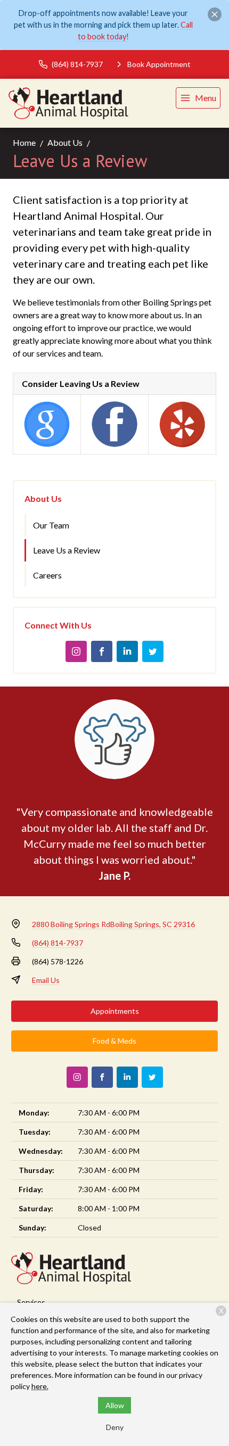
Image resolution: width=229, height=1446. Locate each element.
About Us (65, 142)
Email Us (46, 980)
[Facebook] (101, 651)
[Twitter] (152, 651)
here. (39, 1386)
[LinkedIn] (127, 651)
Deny (115, 1427)
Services (31, 1302)
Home (24, 142)
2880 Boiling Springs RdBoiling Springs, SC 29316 (113, 924)
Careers (47, 575)
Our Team (51, 525)
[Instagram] (76, 651)
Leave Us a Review (66, 550)
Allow (114, 1405)
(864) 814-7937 (57, 942)
